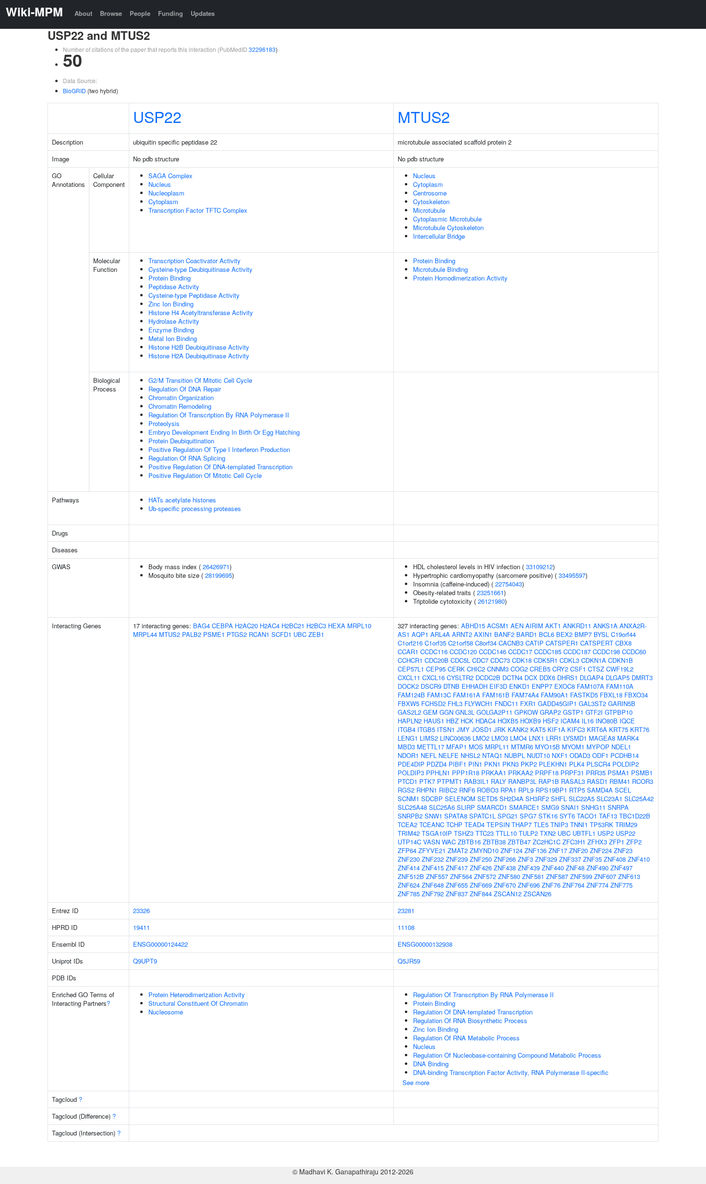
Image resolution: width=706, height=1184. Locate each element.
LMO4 (518, 738)
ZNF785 (409, 893)
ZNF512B (411, 876)
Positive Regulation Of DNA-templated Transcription (220, 466)
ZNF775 (621, 885)
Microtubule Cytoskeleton (448, 227)
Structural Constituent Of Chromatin (198, 1003)
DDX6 (547, 677)
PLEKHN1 (553, 764)
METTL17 (430, 746)
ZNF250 (481, 859)
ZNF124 (511, 850)
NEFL (429, 755)
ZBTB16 (469, 841)
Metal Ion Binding (172, 338)
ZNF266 (505, 859)
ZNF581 (533, 876)
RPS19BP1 (551, 789)
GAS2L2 (409, 712)
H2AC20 (246, 625)
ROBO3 (488, 789)
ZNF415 (433, 867)
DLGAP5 (618, 677)
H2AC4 (270, 625)
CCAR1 (408, 651)
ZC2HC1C (546, 841)
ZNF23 (623, 850)
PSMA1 (618, 772)
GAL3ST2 (592, 703)
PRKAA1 (493, 772)
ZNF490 (597, 867)
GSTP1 (573, 712)
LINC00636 (455, 738)
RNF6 (467, 789)
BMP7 (583, 634)
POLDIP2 (625, 764)
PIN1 (475, 764)
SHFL (559, 798)
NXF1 (560, 755)
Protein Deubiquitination (181, 440)
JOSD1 (482, 729)
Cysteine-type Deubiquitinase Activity (200, 269)
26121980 (491, 601)
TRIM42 (409, 833)
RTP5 (577, 789)
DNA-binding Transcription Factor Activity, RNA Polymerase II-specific (511, 1072)
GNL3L (465, 712)
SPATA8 (455, 815)
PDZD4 (436, 764)
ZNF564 (461, 876)
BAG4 (201, 625)
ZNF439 (529, 867)
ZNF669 (481, 885)
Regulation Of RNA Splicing (186, 458)
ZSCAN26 (537, 893)
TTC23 (484, 833)
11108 (406, 927)
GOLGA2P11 (494, 712)
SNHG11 (593, 807)
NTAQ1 (492, 755)
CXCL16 (433, 677)
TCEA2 (407, 824)
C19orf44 (623, 634)
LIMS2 (429, 738)
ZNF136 (535, 850)
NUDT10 (538, 755)
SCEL (623, 789)
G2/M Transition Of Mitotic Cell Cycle (200, 380)
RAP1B (548, 781)
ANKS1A (605, 625)
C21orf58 (460, 642)
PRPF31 (572, 772)
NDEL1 (621, 746)
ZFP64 (407, 850)
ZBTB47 (519, 841)
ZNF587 (557, 876)
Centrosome (430, 192)
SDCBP (432, 798)
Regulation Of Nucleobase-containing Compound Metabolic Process (507, 1055)
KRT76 (639, 729)
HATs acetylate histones (182, 499)
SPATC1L (482, 815)
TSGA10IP (437, 833)
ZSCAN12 (508, 893)
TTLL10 (506, 833)
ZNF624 (409, 885)
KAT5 (538, 729)
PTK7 (427, 781)
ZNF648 (433, 885)
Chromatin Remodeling (179, 406)
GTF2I (594, 712)
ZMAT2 (458, 850)
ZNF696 (529, 885)
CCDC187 (577, 651)
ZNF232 (433, 859)
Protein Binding (169, 277)
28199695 (218, 575)
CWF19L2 (619, 668)
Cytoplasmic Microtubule (447, 218)
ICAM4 (570, 720)
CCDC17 (520, 651)
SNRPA (618, 807)
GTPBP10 (619, 712)
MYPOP (597, 746)
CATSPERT (596, 642)
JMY (463, 729)
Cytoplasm (163, 201)
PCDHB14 (624, 755)
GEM (430, 712)
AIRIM (534, 625)
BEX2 (564, 634)
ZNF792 (433, 893)
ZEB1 (316, 634)
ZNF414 (409, 867)
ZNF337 (570, 859)
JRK (500, 729)
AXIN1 (483, 634)
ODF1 (600, 755)
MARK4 (628, 738)
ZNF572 (485, 876)
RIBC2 (448, 789)
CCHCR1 (410, 660)
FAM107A (590, 686)
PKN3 (510, 764)
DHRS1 (567, 677)
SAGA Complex (170, 175)
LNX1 (536, 738)
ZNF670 (505, 885)
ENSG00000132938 (425, 944)
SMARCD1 (492, 807)
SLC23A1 (609, 798)
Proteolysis (164, 423)
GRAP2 (550, 712)
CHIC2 (476, 668)
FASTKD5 (584, 694)
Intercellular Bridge (439, 236)
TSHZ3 (464, 833)
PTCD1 (407, 781)
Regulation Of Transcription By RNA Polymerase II (218, 414)
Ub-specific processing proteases (194, 508)
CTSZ (596, 668)
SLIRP (466, 807)
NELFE (448, 755)
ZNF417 (457, 867)
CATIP (534, 642)
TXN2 (548, 833)
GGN (446, 712)
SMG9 (550, 807)
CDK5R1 (546, 660)
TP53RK (601, 824)
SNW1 (433, 815)
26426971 (216, 566)
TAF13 (608, 815)
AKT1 (553, 625)
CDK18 (522, 660)
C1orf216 (410, 642)
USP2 (605, 833)
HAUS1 (434, 720)
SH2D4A (511, 798)
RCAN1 (259, 634)
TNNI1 (579, 824)
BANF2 (504, 634)
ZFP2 (634, 841)
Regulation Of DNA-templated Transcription (473, 1011)
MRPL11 (497, 746)
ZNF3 (525, 859)
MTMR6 (522, 746)
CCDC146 (492, 651)
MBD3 (406, 746)
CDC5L (460, 660)
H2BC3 (316, 625)
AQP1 (420, 634)
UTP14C (409, 841)
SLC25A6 (442, 807)
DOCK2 (408, 686)
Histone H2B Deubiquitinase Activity (198, 347)
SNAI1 (570, 807)
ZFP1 (616, 841)
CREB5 (540, 668)
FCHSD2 (433, 703)
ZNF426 (481, 867)
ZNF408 (615, 859)
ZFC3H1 (573, 841)
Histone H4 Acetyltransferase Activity (200, 312)
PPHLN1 (438, 772)
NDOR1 (408, 755)
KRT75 (618, 729)
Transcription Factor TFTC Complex (197, 210)
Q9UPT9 (145, 960)
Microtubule (429, 210)
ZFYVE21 (432, 850)
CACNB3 (511, 642)
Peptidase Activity (173, 286)
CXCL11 (409, 677)
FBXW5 (408, 703)
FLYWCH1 (478, 703)
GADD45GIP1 (557, 703)
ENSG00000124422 (160, 944)
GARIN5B (621, 703)
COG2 (519, 668)
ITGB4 (406, 729)
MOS (476, 746)
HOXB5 (508, 720)
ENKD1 (519, 686)
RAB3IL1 (476, 781)
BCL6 (546, 634)
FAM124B (411, 694)
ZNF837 (457, 893)
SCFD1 (281, 634)
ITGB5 (426, 729)
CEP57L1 (411, 668)
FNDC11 (506, 703)
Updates (203, 13)
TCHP (454, 824)
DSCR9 (431, 686)
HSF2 (551, 720)
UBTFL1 (584, 833)
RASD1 (597, 781)
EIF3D (498, 686)
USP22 (157, 116)
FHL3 (455, 703)
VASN (431, 841)
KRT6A (597, 729)
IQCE (627, 720)
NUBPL (514, 755)
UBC (299, 634)
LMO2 (481, 738)
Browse (111, 13)
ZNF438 (505, 867)
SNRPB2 (410, 815)
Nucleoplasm (166, 192)
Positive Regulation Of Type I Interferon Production (219, 449)
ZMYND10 (484, 850)
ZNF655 (457, 885)
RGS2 (406, 789)
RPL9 (526, 789)
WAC (449, 841)
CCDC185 (547, 651)
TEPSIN (498, 824)
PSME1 (214, 634)
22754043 (508, 583)
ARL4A (440, 634)
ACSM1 (498, 625)
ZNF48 (575, 867)
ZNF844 (481, 893)
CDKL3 (569, 660)
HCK (467, 720)
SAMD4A (600, 789)
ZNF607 (605, 876)
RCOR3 (642, 781)
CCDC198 (606, 651)
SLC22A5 (582, 798)
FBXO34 (636, 694)
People (140, 13)
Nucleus (159, 184)
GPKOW (526, 712)
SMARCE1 (524, 807)
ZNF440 (553, 867)
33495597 (572, 575)
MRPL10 (359, 625)
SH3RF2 (537, 798)
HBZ (452, 720)
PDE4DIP (411, 764)
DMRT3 (642, 677)
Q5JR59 (409, 960)
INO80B (607, 720)
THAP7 (521, 824)
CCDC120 (463, 651)
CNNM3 (498, 668)
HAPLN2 (410, 720)
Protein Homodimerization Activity (460, 277)
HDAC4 (485, 720)
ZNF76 (551, 885)
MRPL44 (145, 634)
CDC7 (480, 660)
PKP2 (529, 764)
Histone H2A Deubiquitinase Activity (198, 355)
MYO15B (547, 746)
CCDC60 (634, 651)
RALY (498, 781)
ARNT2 (462, 634)
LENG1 (408, 738)
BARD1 (526, 634)
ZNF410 (639, 859)
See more (415, 1082)
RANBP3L (522, 781)
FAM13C (439, 694)
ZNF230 (409, 859)
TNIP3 (559, 824)
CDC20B (437, 660)
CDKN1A (593, 660)
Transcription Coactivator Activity (194, 260)
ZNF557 (437, 876)
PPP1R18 (465, 772)
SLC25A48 (412, 807)
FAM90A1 (554, 694)
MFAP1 (456, 746)
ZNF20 (578, 850)
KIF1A (556, 729)
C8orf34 (486, 642)
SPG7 (528, 815)
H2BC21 (292, 625)
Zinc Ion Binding (171, 303)
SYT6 (567, 815)
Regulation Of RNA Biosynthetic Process (470, 1020)
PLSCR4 (598, 764)
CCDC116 (434, 651)
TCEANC (431, 824)
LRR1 (553, 738)
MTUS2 (424, 116)
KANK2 (518, 729)
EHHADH (474, 686)
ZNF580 (509, 876)
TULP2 (528, 833)
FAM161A (466, 694)
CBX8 (623, 642)
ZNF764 (573, 885)
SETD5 (487, 798)
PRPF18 (547, 772)
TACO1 (587, 815)
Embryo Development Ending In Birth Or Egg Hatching (224, 432)
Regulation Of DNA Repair (184, 388)
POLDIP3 (411, 772)
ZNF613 (629, 876)
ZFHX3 (597, 841)
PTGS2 (237, 634)
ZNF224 (601, 850)
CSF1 (578, 668)
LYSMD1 (575, 738)
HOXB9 (530, 720)
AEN (517, 625)
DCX (530, 677)
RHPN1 (426, 789)
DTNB (451, 686)
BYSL (601, 634)
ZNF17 (557, 850)
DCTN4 (512, 677)
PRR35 (596, 772)
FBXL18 (611, 694)
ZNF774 (597, 885)
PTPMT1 (449, 781)
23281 (406, 910)
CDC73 (500, 660)
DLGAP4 (592, 677)
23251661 (490, 592)
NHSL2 (470, 755)
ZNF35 (592, 859)
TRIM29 (626, 824)
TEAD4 (474, 824)
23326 (141, 910)
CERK (456, 668)
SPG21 (508, 815)
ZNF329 (546, 859)
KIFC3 (576, 729)
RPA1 (508, 789)
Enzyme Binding (171, 329)
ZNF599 (581, 876)
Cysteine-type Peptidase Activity (194, 295)
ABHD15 (473, 625)
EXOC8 (564, 686)
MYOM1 (573, 746)
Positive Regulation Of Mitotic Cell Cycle (205, 475)
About (83, 13)
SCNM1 (408, 798)
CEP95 (436, 668)
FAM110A (619, 686)
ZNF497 (621, 867)
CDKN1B (620, 660)
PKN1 (492, 764)
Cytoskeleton (431, 201)
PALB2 (191, 634)
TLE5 (541, 824)
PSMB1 (642, 772)
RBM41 (619, 781)
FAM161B (496, 694)
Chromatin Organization (181, 397)
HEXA (336, 625)
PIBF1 (457, 764)
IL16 (588, 720)
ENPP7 (542, 686)
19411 (141, 927)
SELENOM (460, 798)
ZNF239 (457, 859)
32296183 (262, 49)
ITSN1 (446, 729)
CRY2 (560, 668)
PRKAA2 (520, 772)
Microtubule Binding (440, 269)
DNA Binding (431, 1063)
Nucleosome (165, 1011)
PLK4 (576, 764)
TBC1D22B (634, 815)
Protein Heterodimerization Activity (196, 994)
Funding (170, 13)
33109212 (539, 566)
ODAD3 (580, 755)
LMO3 (499, 738)
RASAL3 (573, 781)
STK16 (548, 815)
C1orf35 (435, 642)
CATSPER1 (562, 642)
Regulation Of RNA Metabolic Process (466, 1037)
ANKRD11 (577, 625)
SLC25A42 (639, 798)
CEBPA (222, 625)
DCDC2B (487, 677)
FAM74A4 (525, 694)
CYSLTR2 (460, 677)
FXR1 (528, 703)
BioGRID (74, 90)
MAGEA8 (602, 738)
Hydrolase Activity (173, 321)
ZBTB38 (494, 841)
